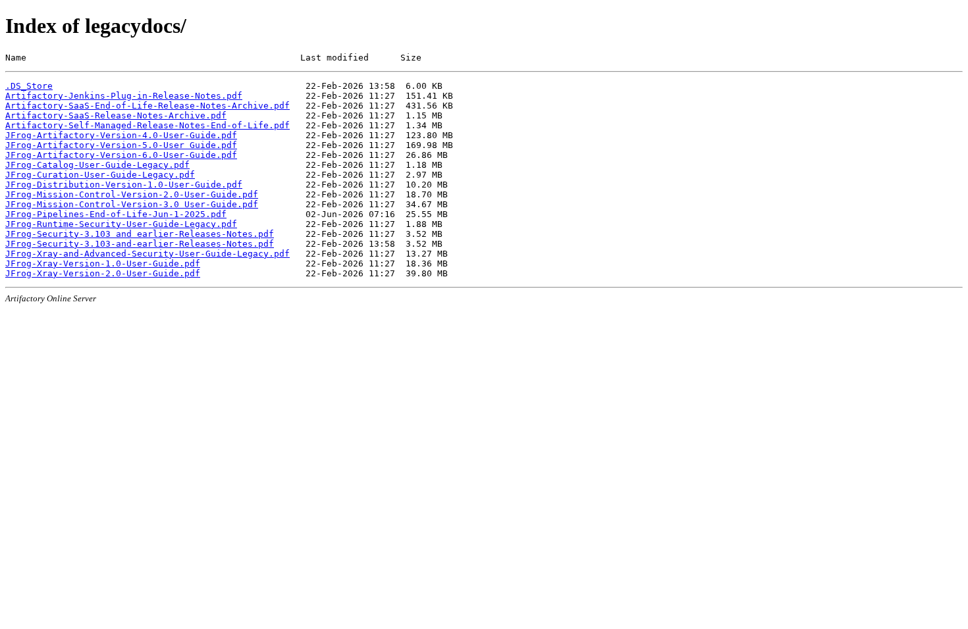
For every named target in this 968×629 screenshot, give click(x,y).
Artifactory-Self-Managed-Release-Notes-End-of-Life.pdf (147, 125)
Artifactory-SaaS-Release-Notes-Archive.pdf (116, 115)
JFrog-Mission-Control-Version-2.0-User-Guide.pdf (131, 194)
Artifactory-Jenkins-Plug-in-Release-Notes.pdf (123, 96)
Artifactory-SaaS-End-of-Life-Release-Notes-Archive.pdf (147, 106)
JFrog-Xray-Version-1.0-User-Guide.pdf (102, 263)
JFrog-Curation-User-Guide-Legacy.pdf (100, 175)
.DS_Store (29, 86)
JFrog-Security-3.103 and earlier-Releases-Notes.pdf (139, 234)
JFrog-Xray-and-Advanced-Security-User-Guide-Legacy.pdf (147, 254)
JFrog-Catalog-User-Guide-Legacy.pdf (97, 165)
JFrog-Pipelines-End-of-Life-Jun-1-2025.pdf (116, 214)
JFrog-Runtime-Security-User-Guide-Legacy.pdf (121, 224)
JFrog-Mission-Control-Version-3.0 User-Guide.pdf (131, 204)
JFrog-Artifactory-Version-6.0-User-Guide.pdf (121, 155)
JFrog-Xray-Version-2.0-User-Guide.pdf (102, 273)
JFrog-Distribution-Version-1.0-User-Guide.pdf (123, 184)
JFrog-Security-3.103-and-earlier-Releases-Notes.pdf (139, 244)
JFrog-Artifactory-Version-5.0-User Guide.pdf (121, 145)
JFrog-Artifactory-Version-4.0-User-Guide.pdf (121, 135)
